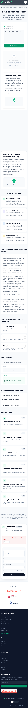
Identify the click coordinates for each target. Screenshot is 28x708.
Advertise (3, 645)
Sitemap (3, 667)
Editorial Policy (4, 660)
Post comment (14, 574)
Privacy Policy (16, 571)
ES (14, 701)
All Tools (6, 7)
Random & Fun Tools (13, 7)
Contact (3, 648)
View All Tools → (5, 633)
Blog (2, 656)
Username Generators (6, 619)
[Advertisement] (14, 129)
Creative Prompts (5, 623)
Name (7, 558)
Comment (8, 549)
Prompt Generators (5, 630)
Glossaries (3, 658)
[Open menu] (25, 2)
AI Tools (3, 628)
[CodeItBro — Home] (6, 2)
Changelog (3, 669)
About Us (3, 641)
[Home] (2, 7)
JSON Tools (3, 621)
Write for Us (4, 643)
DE (17, 701)
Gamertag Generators (6, 617)
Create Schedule (14, 45)
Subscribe (14, 686)
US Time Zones (4, 626)
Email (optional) (7, 564)
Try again (6, 541)
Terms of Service (5, 665)
